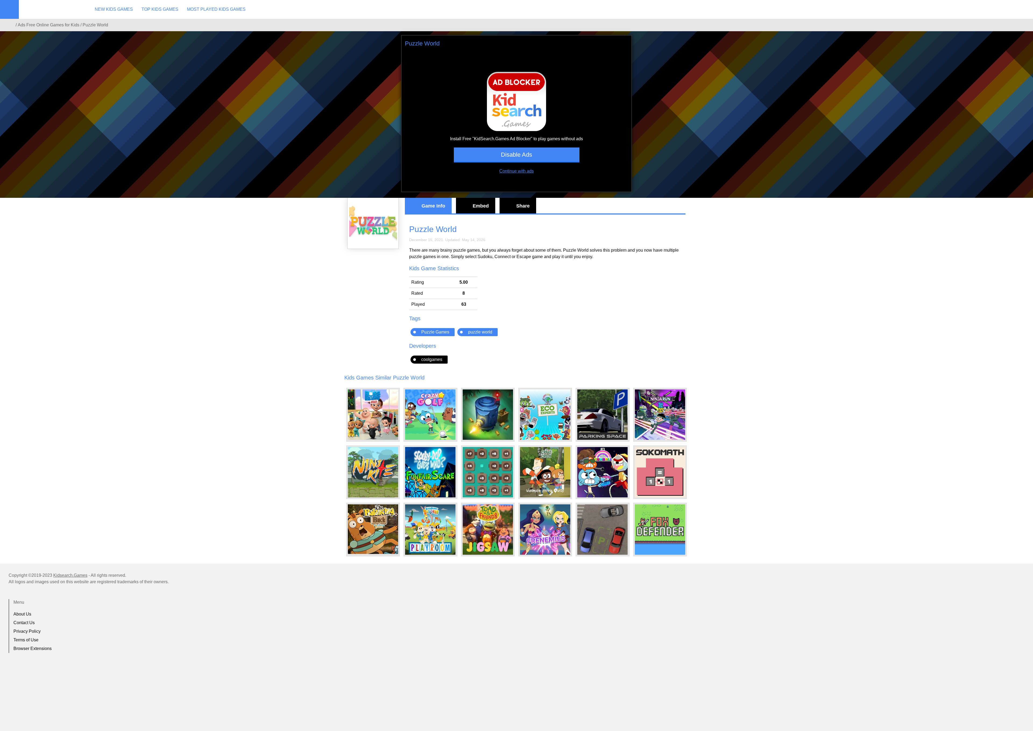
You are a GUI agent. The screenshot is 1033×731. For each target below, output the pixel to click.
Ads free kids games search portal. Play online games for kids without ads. (52, 9)
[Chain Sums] (487, 472)
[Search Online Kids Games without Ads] (10, 25)
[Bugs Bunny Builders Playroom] (430, 529)
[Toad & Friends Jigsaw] (487, 529)
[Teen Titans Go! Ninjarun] (660, 414)
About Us (22, 614)
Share (523, 206)
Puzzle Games (435, 332)
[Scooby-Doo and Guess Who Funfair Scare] (430, 472)
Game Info (433, 206)
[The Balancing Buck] (372, 529)
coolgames (431, 359)
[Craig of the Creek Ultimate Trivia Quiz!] (545, 472)
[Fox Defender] (660, 529)
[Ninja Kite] (372, 472)
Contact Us (24, 622)
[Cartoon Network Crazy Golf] (430, 414)
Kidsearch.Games (70, 575)
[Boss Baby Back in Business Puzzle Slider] (372, 414)
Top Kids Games (159, 9)
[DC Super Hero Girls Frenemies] (545, 529)
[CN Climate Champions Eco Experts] (545, 414)
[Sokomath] (660, 472)
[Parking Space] (602, 414)
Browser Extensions (32, 648)
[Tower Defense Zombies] (487, 414)
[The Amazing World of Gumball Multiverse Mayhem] (602, 472)
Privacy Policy (27, 631)
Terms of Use (25, 640)
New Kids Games (114, 9)
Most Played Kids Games (216, 9)
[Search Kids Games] (1024, 9)
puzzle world (480, 332)
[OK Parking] (602, 529)
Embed (481, 206)
